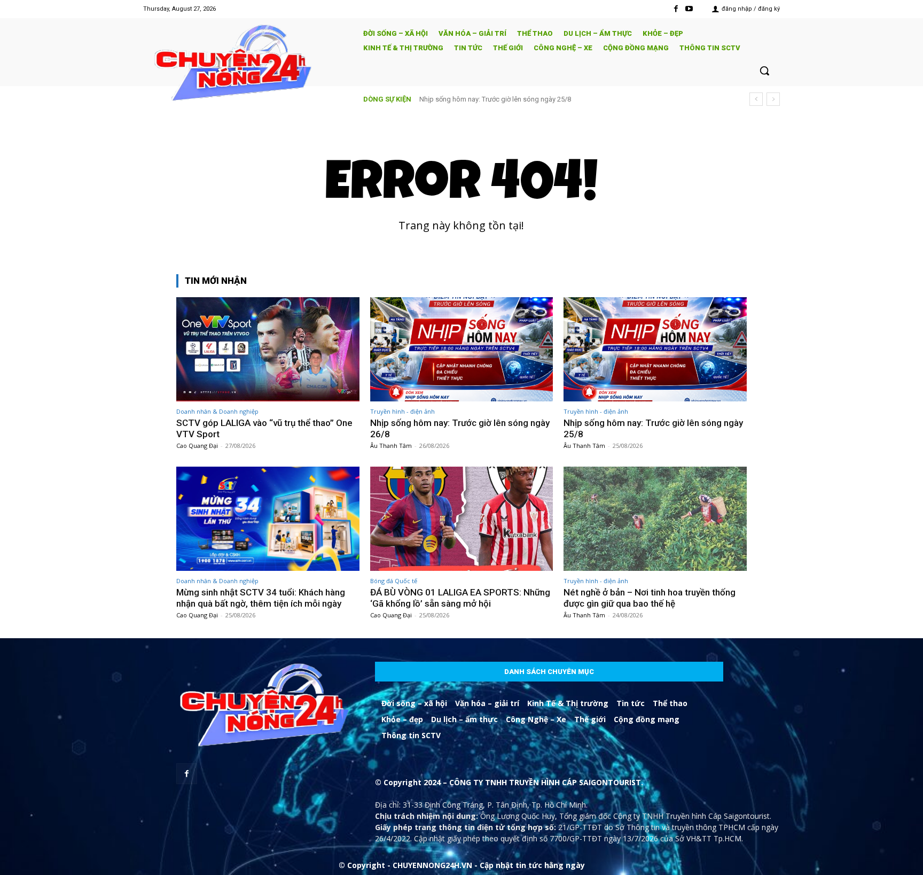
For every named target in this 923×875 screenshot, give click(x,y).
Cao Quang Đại (197, 446)
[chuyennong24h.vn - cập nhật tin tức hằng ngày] (245, 64)
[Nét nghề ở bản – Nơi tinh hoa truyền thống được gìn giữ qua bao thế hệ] (655, 519)
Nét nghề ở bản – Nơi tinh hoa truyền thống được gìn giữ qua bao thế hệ (650, 597)
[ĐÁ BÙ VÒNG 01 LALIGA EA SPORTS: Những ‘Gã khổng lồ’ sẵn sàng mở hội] (461, 519)
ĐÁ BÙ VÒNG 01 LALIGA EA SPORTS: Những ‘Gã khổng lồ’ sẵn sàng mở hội (460, 597)
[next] (773, 99)
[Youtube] (689, 9)
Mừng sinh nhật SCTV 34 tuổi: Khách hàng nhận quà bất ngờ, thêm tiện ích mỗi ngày (548, 99)
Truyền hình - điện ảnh (402, 411)
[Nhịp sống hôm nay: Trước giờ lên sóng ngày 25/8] (655, 349)
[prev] (756, 99)
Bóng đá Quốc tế (393, 581)
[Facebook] (676, 9)
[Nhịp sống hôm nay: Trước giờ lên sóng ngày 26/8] (461, 349)
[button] (764, 70)
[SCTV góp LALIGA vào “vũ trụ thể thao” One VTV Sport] (267, 349)
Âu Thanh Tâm (391, 446)
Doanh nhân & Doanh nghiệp (217, 411)
